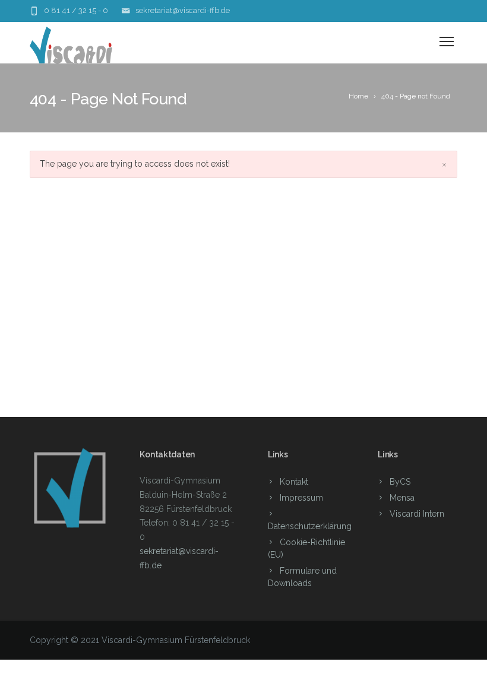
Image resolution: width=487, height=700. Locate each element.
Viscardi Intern (417, 513)
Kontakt (294, 481)
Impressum (301, 497)
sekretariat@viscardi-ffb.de (182, 10)
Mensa (402, 497)
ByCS (400, 481)
